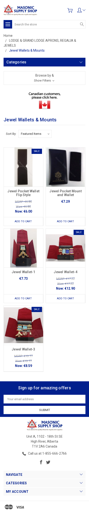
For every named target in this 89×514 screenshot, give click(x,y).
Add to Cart (23, 221)
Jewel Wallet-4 (65, 272)
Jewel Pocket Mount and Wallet (65, 193)
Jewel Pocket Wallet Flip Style (23, 193)
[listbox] (35, 134)
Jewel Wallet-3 (23, 349)
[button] (44, 78)
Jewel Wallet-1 (23, 272)
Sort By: (11, 134)
